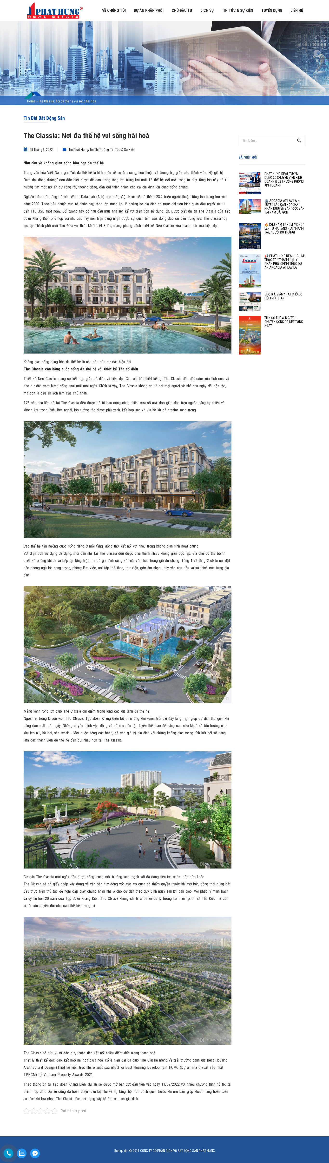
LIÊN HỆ (296, 10)
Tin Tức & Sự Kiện (122, 149)
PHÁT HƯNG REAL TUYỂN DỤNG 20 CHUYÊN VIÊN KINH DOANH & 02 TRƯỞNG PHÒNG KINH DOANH (284, 179)
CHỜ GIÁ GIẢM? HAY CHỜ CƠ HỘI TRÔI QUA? (283, 296)
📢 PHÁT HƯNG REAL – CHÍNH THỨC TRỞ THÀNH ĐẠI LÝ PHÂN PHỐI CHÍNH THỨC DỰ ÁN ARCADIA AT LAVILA (284, 261)
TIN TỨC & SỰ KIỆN (237, 10)
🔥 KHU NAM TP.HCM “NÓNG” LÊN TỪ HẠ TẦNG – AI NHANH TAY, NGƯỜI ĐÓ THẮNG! (284, 228)
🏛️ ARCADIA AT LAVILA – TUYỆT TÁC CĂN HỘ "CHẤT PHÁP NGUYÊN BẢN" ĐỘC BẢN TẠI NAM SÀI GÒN (284, 206)
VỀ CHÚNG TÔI (114, 10)
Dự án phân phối (149, 10)
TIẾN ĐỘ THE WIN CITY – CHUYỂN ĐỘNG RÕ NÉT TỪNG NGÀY (283, 322)
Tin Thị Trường (99, 149)
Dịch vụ (207, 10)
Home (31, 101)
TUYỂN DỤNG (271, 10)
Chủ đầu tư (182, 10)
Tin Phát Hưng (78, 149)
